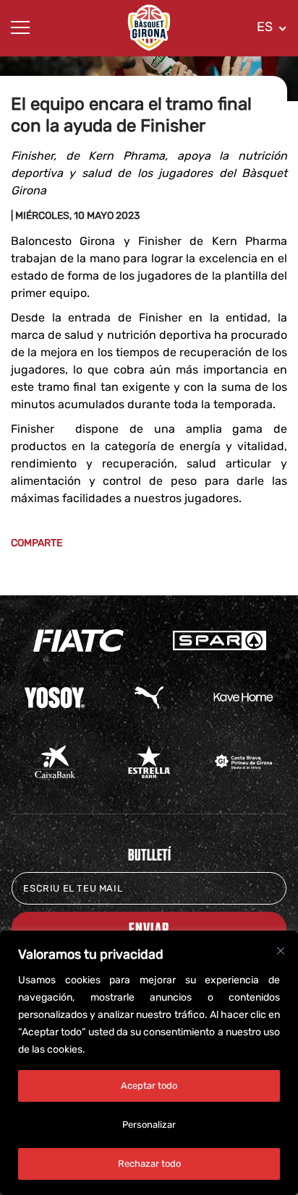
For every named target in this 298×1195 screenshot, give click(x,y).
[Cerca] (281, 951)
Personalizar (149, 1124)
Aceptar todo (149, 1085)
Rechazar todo (149, 1163)
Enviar (149, 928)
